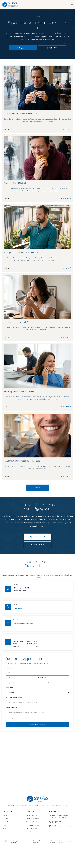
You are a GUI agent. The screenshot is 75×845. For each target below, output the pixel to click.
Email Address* (42, 678)
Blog (4, 828)
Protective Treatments (33, 822)
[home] (10, 4)
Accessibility (69, 842)
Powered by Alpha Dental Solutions (36, 841)
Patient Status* (9, 687)
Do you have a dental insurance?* (14, 697)
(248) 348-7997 (18, 608)
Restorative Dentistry (33, 825)
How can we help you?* (12, 707)
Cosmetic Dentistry (32, 818)
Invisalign (29, 832)
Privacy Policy (16, 718)
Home (5, 815)
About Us (6, 822)
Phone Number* (10, 678)
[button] (72, 4)
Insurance (6, 832)
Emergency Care (31, 828)
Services (5, 818)
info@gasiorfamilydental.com (23, 623)
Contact (5, 825)
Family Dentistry (31, 815)
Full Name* (9, 668)
